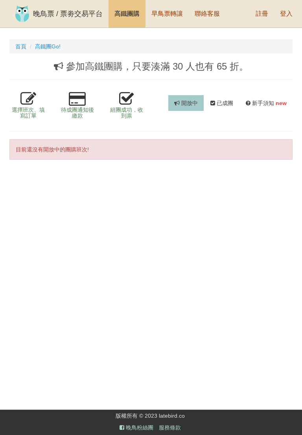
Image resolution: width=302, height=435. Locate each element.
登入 (286, 13)
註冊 (262, 13)
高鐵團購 (127, 13)
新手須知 (268, 103)
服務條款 (170, 427)
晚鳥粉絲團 (138, 427)
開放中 (189, 103)
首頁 (20, 46)
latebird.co (172, 416)
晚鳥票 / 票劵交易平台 (68, 14)
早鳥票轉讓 (167, 13)
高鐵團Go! (48, 46)
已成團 (224, 103)
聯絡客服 (207, 13)
